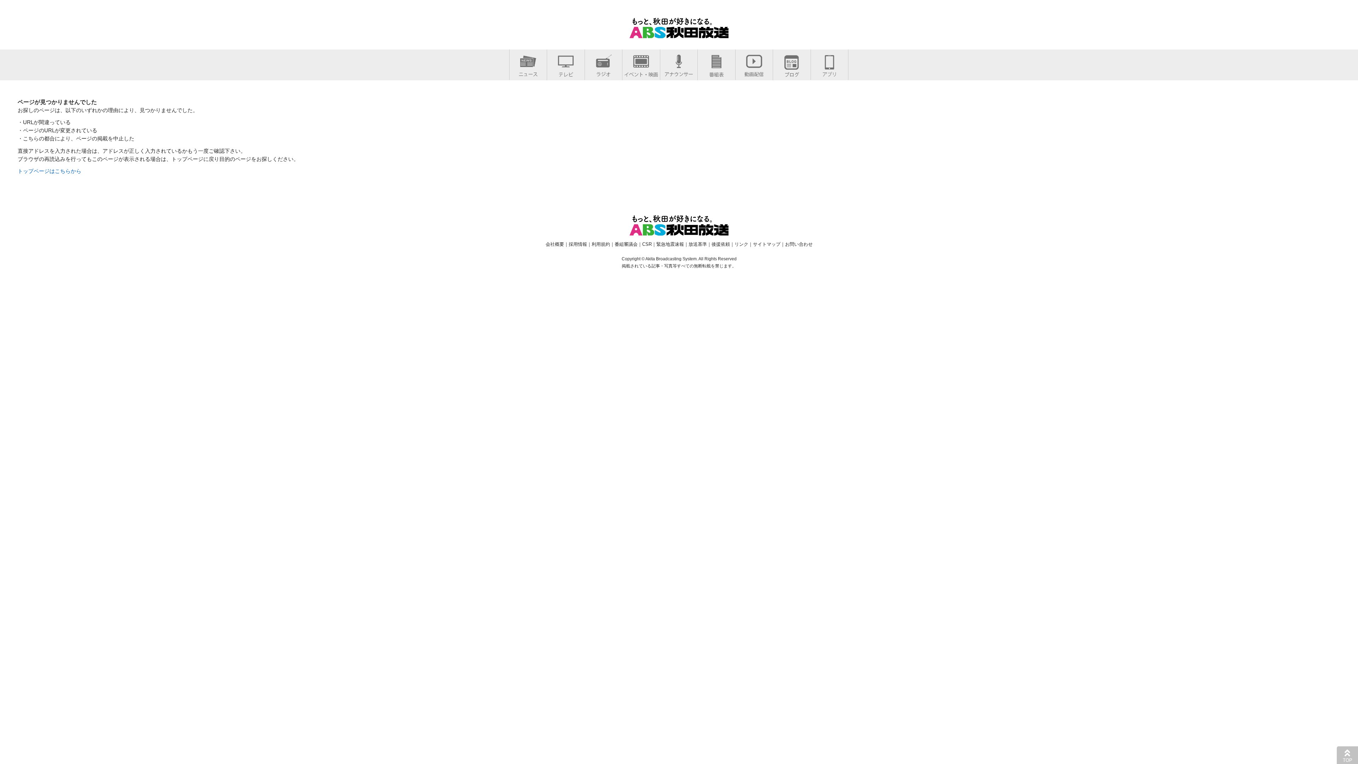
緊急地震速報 (670, 244)
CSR (647, 244)
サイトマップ (766, 244)
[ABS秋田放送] (679, 34)
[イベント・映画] (641, 73)
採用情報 (578, 244)
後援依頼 (721, 244)
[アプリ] (829, 73)
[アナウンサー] (678, 73)
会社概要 (555, 244)
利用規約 (601, 244)
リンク (741, 244)
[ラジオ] (603, 73)
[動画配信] (754, 73)
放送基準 (698, 244)
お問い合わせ (799, 244)
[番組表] (716, 73)
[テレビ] (566, 73)
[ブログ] (792, 73)
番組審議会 (626, 244)
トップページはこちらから (49, 171)
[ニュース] (528, 73)
